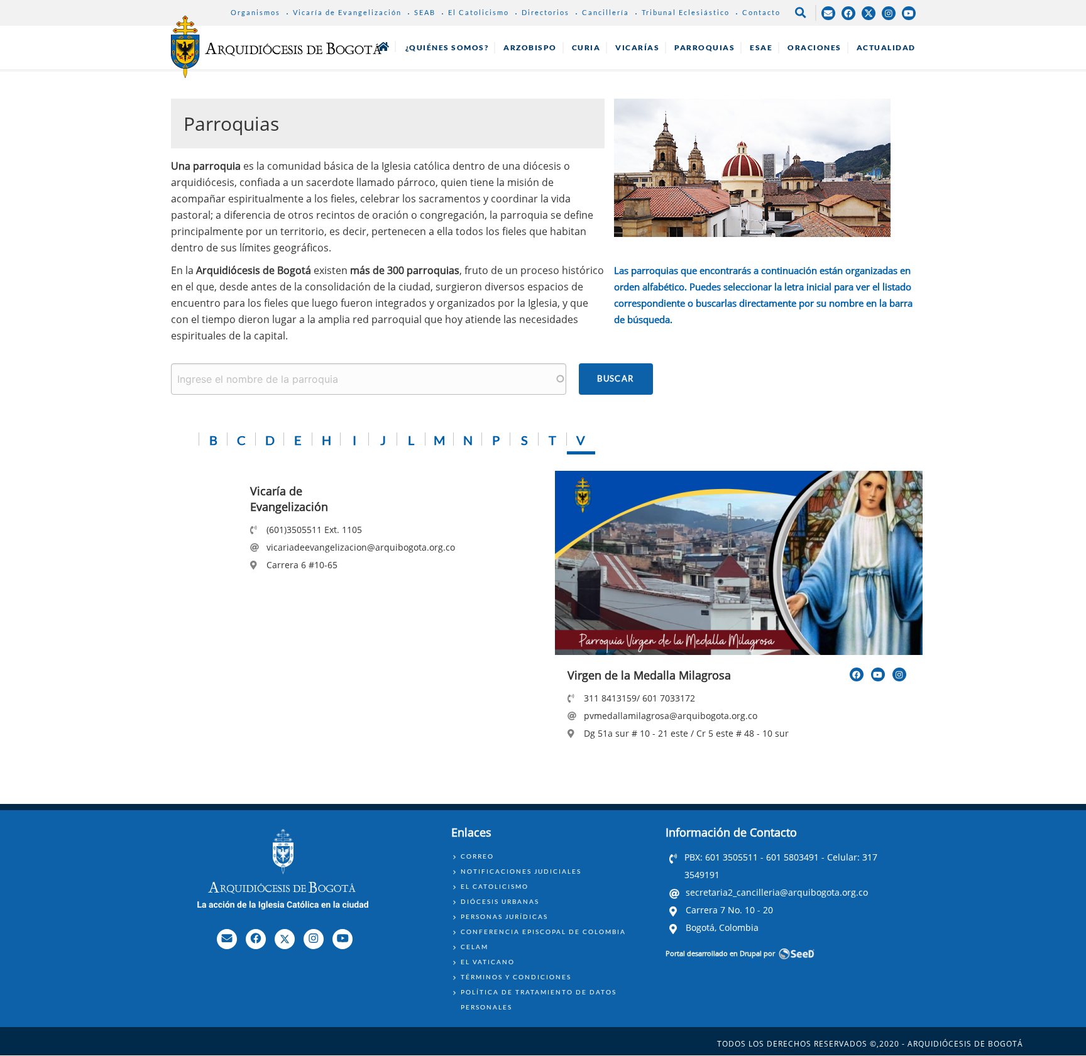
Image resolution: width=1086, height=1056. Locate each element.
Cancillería (605, 12)
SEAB (425, 12)
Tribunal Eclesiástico (686, 12)
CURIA (586, 47)
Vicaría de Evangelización (347, 12)
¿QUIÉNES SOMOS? (447, 47)
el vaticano (488, 961)
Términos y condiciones (516, 977)
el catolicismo (495, 886)
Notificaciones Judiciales (521, 871)
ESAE (761, 47)
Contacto (761, 12)
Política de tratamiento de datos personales (539, 999)
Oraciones (814, 47)
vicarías (637, 47)
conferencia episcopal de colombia (543, 931)
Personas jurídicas (504, 916)
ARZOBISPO (530, 47)
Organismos (255, 12)
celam (474, 946)
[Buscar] (616, 379)
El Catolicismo (478, 12)
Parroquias (704, 47)
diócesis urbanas (500, 901)
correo (477, 856)
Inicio (383, 46)
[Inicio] (276, 46)
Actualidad (886, 47)
